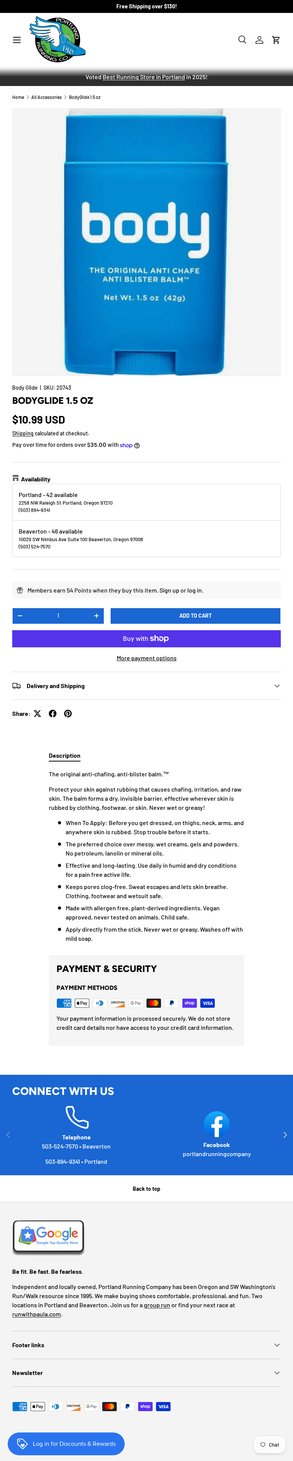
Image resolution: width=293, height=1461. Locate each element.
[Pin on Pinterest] (68, 713)
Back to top (146, 1188)
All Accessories (46, 97)
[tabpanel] (146, 856)
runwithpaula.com (36, 1314)
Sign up (169, 590)
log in (194, 590)
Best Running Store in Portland (144, 76)
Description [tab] (64, 755)
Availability (35, 479)
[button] (276, 40)
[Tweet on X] (37, 713)
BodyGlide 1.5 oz (84, 97)
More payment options (147, 657)
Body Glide (25, 387)
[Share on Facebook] (52, 713)
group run (157, 1304)
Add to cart (195, 615)
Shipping (23, 433)
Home (18, 97)
